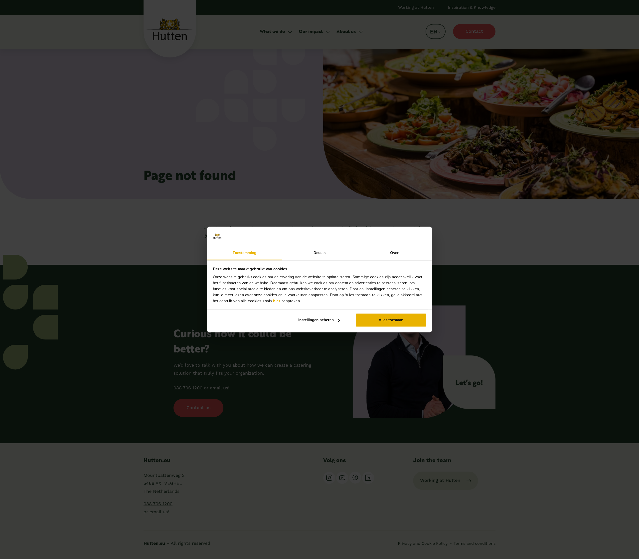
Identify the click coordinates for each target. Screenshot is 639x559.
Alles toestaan (391, 320)
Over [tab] (394, 253)
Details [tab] (320, 253)
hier (276, 301)
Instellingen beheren (316, 320)
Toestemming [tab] (244, 253)
